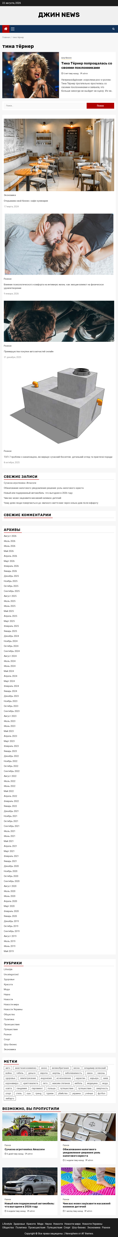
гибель (20, 1073)
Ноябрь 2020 (10, 871)
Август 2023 (10, 716)
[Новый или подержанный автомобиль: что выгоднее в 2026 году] (29, 1181)
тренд (38, 1093)
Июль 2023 (9, 721)
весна (77, 1068)
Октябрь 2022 (11, 766)
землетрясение (28, 1078)
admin (85, 73)
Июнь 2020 (9, 896)
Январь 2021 (10, 861)
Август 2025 (10, 596)
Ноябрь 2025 (10, 581)
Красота (8, 984)
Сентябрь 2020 (12, 881)
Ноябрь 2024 (10, 641)
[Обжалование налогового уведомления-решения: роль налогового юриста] (88, 1127)
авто (8, 1068)
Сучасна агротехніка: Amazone (20, 483)
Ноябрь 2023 (10, 701)
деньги (31, 1073)
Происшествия (12, 1024)
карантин (80, 1078)
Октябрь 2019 (11, 926)
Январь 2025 (10, 631)
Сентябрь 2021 (12, 826)
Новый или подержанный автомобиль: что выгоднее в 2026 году (38, 493)
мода (105, 1083)
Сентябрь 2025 (12, 591)
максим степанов (61, 1083)
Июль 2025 (9, 601)
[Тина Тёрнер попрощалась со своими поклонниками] (30, 75)
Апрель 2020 (10, 901)
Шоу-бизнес (66, 58)
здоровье (10, 1078)
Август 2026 (10, 536)
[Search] (113, 29)
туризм (49, 1093)
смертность (102, 1088)
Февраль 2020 (11, 911)
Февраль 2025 (11, 626)
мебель (78, 1083)
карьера (94, 1078)
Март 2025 (9, 621)
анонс (44, 1068)
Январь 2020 (10, 916)
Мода (7, 989)
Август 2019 (10, 936)
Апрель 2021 (10, 846)
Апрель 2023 (10, 736)
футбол (101, 1093)
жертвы (56, 1073)
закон (90, 1073)
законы (101, 1073)
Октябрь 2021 (11, 821)
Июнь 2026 (9, 546)
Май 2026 (9, 551)
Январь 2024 (10, 691)
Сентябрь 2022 (12, 771)
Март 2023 (9, 741)
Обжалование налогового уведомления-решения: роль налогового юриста (44, 488)
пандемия (22, 1088)
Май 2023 (9, 731)
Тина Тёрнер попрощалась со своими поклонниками (86, 65)
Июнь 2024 (9, 666)
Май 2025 (9, 611)
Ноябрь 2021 (10, 816)
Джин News (59, 15)
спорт (8, 1093)
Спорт (7, 1039)
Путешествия (11, 1029)
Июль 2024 (9, 661)
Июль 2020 (9, 891)
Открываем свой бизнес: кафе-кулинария (26, 200)
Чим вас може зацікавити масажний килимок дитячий (32, 498)
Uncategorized (11, 974)
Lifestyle (8, 969)
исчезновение (64, 1078)
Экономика (10, 195)
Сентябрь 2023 (12, 711)
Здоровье (9, 979)
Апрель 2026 (10, 556)
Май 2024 (9, 671)
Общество (9, 1014)
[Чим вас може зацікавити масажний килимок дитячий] (88, 1181)
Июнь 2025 (9, 606)
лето (45, 1083)
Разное (8, 278)
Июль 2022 (9, 781)
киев (105, 1078)
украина (76, 1093)
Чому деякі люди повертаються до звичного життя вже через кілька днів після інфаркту (51, 503)
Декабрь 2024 (11, 636)
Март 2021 (9, 851)
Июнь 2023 (9, 726)
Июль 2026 (9, 541)
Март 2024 (9, 681)
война (9, 1073)
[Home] (6, 29)
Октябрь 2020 (11, 876)
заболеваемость (73, 1073)
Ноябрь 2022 (10, 761)
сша (29, 1093)
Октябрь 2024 (11, 646)
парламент (37, 1088)
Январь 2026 (10, 571)
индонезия (46, 1078)
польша (51, 1088)
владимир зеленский (95, 1068)
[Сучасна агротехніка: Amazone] (29, 1127)
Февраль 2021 (11, 856)
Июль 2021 (9, 831)
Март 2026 (9, 561)
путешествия (84, 1088)
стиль (19, 1093)
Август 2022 (10, 776)
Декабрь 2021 (11, 811)
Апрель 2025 (10, 616)
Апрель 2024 (10, 676)
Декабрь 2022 (11, 756)
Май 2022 (9, 791)
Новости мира (11, 1004)
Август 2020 (10, 886)
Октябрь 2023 (11, 706)
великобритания (60, 1068)
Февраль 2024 (11, 686)
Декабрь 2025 (11, 576)
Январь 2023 (10, 751)
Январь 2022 (10, 806)
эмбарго (10, 1098)
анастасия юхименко (25, 1068)
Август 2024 (10, 656)
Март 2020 (9, 906)
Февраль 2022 (11, 801)
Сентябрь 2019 (12, 931)
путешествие (66, 1088)
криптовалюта (30, 1083)
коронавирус (12, 1083)
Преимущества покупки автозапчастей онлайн (28, 351)
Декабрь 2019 (11, 921)
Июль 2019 (9, 941)
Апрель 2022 (10, 796)
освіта (9, 1088)
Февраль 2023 (11, 746)
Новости (8, 999)
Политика (9, 1019)
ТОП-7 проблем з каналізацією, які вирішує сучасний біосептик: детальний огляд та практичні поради (58, 457)
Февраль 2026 (11, 566)
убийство (63, 1093)
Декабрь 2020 (11, 866)
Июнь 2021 (9, 836)
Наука (7, 994)
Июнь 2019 (9, 946)
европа (44, 1073)
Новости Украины (13, 1009)
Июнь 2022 (9, 786)
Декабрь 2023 (11, 696)
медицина (92, 1083)
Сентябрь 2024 (12, 651)
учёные (89, 1093)
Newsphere (71, 1233)
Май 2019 (9, 951)
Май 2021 (9, 841)
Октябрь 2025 (11, 586)
